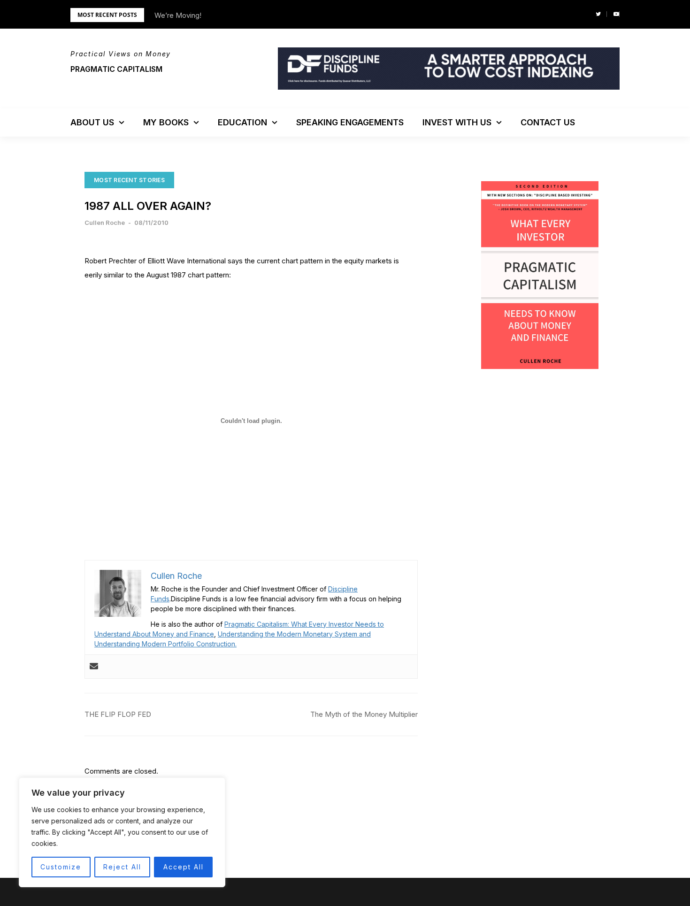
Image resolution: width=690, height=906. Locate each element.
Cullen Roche (104, 222)
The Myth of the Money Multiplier (364, 714)
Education (242, 122)
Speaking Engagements (350, 122)
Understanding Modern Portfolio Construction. (165, 644)
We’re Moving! (177, 15)
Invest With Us (456, 122)
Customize (60, 867)
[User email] (94, 666)
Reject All (122, 867)
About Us (92, 122)
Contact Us (548, 122)
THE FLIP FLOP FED (117, 714)
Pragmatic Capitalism (116, 69)
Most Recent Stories (129, 180)
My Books (166, 122)
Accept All (183, 867)
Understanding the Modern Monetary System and (294, 634)
